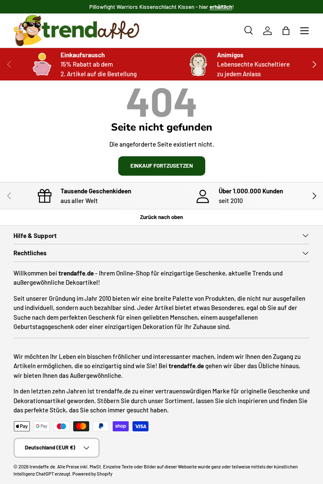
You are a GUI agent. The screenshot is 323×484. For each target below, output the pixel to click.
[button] (286, 30)
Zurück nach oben (161, 217)
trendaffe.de (42, 466)
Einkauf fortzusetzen (161, 165)
